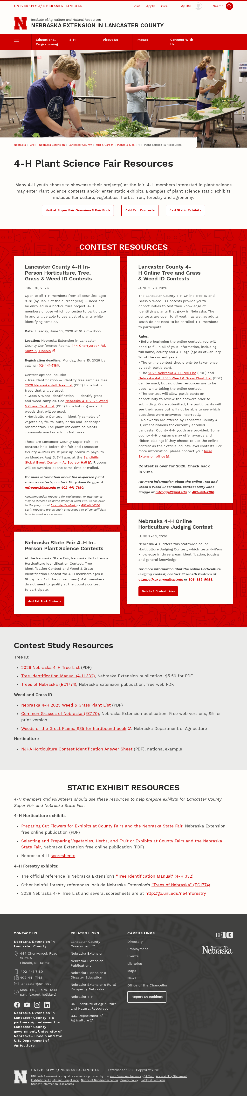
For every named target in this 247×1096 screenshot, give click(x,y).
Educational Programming (47, 42)
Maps (131, 971)
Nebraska (20, 144)
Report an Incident (147, 997)
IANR (32, 144)
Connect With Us (181, 42)
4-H (72, 40)
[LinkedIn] (47, 1005)
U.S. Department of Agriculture (87, 1018)
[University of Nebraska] (217, 950)
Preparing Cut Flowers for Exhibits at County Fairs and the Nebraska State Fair (101, 826)
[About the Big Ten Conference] (224, 935)
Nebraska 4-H (82, 997)
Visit (137, 6)
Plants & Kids (126, 144)
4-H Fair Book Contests (44, 601)
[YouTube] (27, 1005)
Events (132, 956)
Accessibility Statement (171, 1076)
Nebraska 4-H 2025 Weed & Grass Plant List (175, 378)
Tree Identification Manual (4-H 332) (58, 675)
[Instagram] (37, 1005)
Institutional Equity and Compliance (55, 1080)
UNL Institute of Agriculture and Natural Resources (94, 1006)
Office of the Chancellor (147, 985)
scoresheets (63, 855)
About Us (110, 40)
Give (164, 6)
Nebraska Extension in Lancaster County (97, 25)
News (131, 978)
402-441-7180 (48, 365)
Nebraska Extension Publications (87, 963)
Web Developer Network (125, 1076)
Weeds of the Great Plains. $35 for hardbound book (73, 728)
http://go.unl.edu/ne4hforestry (175, 893)
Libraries (134, 964)
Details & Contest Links (158, 591)
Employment (137, 949)
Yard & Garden (105, 144)
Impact (142, 40)
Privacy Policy (129, 1080)
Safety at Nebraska (153, 1080)
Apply (150, 6)
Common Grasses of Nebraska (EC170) (60, 713)
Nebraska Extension (52, 144)
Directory (135, 942)
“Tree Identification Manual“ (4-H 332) (154, 876)
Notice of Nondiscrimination (99, 1080)
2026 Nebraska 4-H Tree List (49, 385)
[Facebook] (17, 1005)
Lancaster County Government (85, 944)
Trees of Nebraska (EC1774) (48, 684)
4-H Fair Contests (140, 210)
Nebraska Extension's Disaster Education (88, 975)
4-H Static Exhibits (185, 210)
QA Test (149, 1076)
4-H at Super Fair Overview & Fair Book (78, 210)
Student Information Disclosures (52, 1084)
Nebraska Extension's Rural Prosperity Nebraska (93, 987)
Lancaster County (80, 144)
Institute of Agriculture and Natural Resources (66, 19)
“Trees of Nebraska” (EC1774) (180, 884)
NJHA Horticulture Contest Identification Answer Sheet (76, 749)
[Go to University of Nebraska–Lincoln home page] (20, 23)
